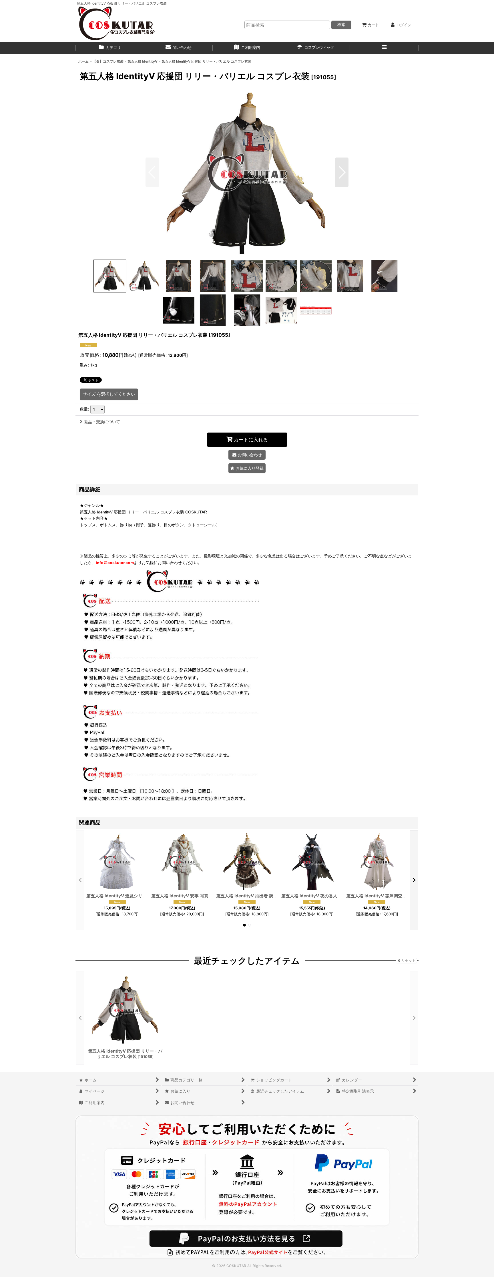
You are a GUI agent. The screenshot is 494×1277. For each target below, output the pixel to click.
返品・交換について (102, 421)
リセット (408, 960)
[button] (384, 48)
